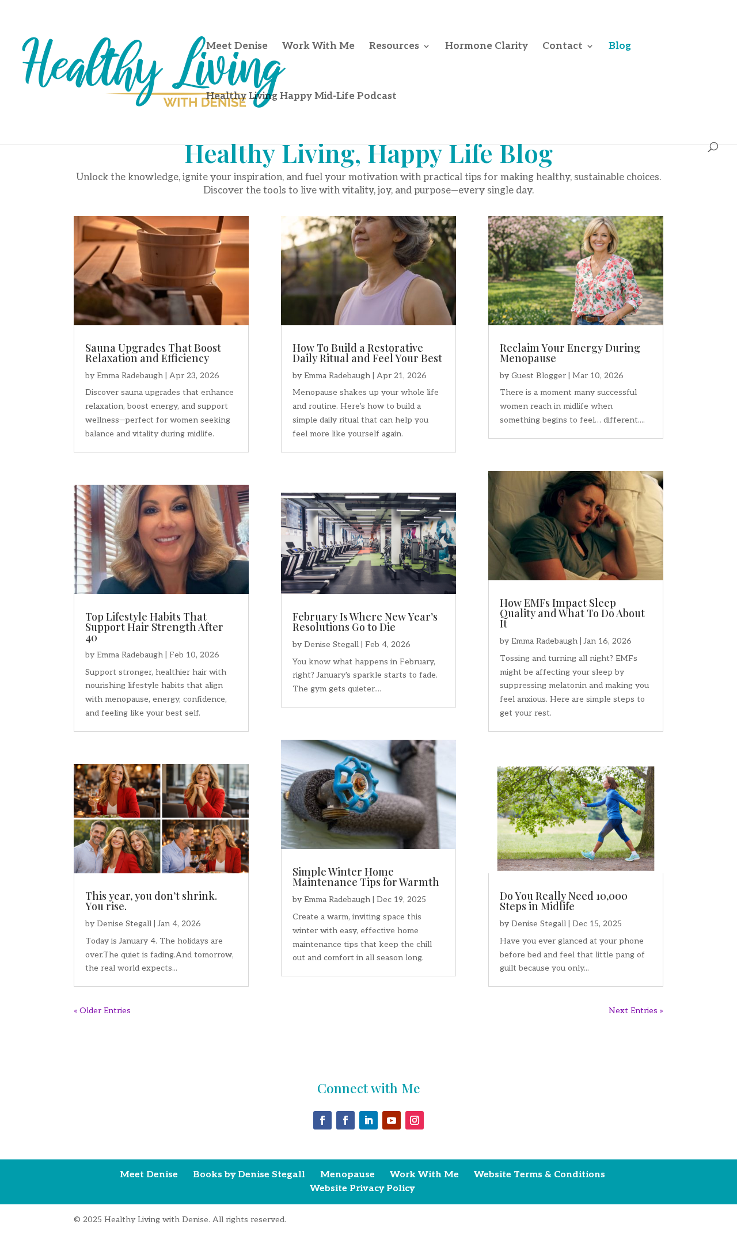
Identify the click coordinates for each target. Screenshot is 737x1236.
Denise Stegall (124, 924)
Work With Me (318, 47)
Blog (620, 47)
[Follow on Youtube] (391, 1120)
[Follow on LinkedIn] (368, 1120)
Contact (562, 47)
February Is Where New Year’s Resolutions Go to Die (365, 622)
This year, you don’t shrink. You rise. (151, 901)
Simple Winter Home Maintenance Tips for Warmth (365, 877)
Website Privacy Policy (362, 1188)
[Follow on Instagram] (414, 1120)
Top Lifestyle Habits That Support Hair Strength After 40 (154, 627)
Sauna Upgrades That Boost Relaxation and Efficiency (153, 353)
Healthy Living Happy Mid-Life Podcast (301, 97)
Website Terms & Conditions (539, 1174)
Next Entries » (636, 1011)
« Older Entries (102, 1011)
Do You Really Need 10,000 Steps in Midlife (564, 901)
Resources (394, 47)
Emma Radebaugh (130, 376)
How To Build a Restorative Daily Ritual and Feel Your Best (367, 353)
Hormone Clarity (486, 47)
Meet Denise (237, 47)
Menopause (347, 1174)
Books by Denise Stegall (249, 1174)
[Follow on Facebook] (322, 1120)
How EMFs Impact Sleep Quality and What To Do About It (572, 613)
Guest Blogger (538, 376)
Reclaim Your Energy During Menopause (570, 353)
